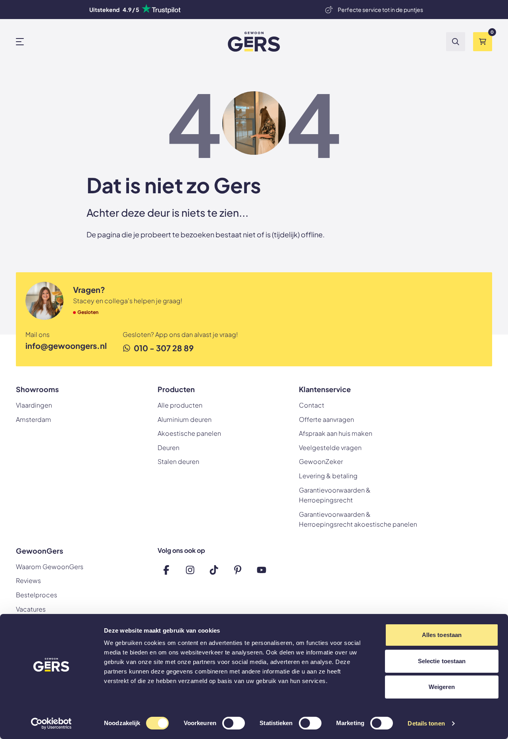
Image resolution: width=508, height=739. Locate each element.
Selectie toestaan (442, 661)
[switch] (233, 724)
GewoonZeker (321, 461)
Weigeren (442, 686)
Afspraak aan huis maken (335, 433)
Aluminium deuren (185, 419)
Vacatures (31, 609)
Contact (311, 405)
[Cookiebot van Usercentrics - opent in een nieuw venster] (51, 723)
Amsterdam (33, 419)
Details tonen (426, 723)
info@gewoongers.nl (66, 345)
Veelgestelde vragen (330, 447)
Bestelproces (36, 595)
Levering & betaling (328, 475)
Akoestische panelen (189, 433)
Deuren (168, 447)
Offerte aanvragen (326, 419)
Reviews (28, 580)
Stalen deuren (178, 461)
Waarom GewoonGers (49, 566)
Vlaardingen (34, 405)
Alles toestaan (442, 634)
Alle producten (180, 405)
